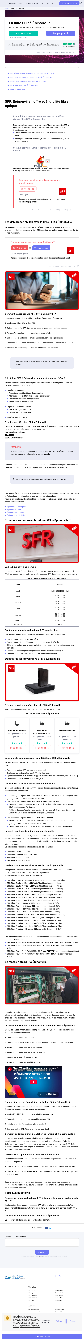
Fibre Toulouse (32, 1298)
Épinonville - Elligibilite (16, 515)
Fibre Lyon (31, 1293)
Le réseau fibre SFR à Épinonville (24, 85)
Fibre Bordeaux (59, 1290)
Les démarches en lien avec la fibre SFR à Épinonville (32, 73)
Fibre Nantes (58, 1298)
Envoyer (42, 1252)
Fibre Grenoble (59, 1295)
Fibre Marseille (32, 1295)
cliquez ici (64, 1257)
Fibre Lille (31, 1300)
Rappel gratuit (61, 33)
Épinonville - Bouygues (16, 507)
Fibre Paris (31, 1290)
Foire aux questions (18, 89)
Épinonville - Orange (15, 512)
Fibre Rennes (58, 1300)
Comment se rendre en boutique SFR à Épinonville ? (31, 77)
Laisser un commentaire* (16, 1236)
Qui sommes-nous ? (34, 1309)
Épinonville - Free (14, 509)
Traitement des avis (60, 1312)
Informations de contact (34, 1312)
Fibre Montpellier (59, 1293)
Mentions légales (59, 1309)
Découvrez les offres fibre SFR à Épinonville (28, 81)
